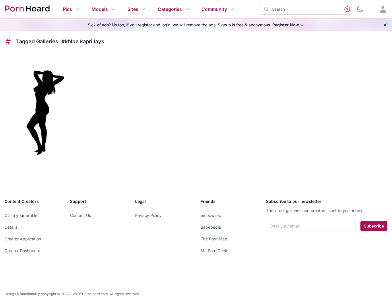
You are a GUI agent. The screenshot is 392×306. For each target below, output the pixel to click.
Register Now (288, 24)
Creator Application (23, 238)
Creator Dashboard (22, 250)
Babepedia (211, 227)
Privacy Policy (148, 215)
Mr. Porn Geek (214, 250)
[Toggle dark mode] (360, 9)
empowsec (211, 215)
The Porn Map (214, 238)
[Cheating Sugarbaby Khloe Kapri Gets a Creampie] (41, 110)
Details (11, 227)
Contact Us (80, 215)
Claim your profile (21, 215)
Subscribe (374, 225)
